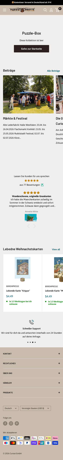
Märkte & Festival (15, 118)
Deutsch (8, 408)
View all (56, 249)
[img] (31, 180)
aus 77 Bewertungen (30, 185)
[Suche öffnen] (45, 10)
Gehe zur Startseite (31, 48)
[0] (57, 10)
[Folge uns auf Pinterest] (17, 423)
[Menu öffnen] (4, 10)
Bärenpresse (12, 286)
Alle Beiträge (53, 70)
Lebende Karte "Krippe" (18, 290)
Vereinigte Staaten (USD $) (33, 408)
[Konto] (51, 10)
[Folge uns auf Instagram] (11, 423)
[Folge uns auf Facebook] (5, 423)
